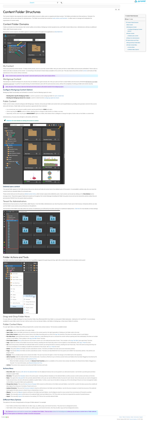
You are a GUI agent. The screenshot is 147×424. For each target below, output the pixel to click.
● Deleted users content (133, 35)
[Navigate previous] (116, 9)
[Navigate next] (119, 9)
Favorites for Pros (32, 359)
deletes (18, 348)
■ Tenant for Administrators (133, 38)
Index (132, 417)
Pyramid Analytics (133, 419)
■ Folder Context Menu (132, 45)
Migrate (20, 392)
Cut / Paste (52, 346)
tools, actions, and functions (59, 18)
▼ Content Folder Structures (131, 15)
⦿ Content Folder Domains (132, 22)
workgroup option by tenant (51, 98)
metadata (22, 376)
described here (58, 31)
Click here (9, 120)
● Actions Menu (131, 47)
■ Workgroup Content (132, 27)
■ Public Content (130, 33)
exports (20, 394)
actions (85, 70)
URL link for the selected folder (29, 371)
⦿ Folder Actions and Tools (132, 40)
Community (136, 417)
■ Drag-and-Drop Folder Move (133, 42)
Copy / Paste (82, 342)
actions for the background (59, 411)
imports (20, 396)
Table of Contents (126, 417)
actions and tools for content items (22, 411)
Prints (19, 340)
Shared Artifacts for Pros (35, 363)
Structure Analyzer (29, 388)
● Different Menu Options (133, 49)
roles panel (21, 378)
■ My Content (130, 24)
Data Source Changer (30, 384)
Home (120, 417)
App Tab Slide (33, 338)
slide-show (37, 336)
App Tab (57, 334)
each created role (59, 95)
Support (141, 417)
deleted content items (30, 194)
